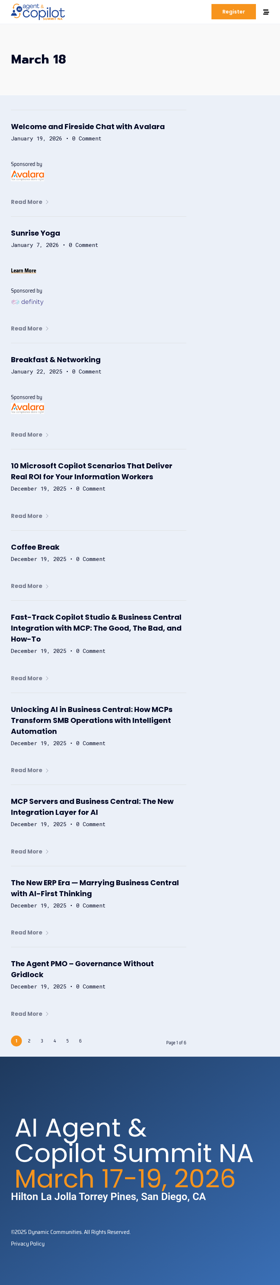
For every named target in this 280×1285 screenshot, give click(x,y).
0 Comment (87, 138)
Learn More (23, 270)
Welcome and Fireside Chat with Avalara (88, 126)
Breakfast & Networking (56, 360)
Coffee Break (35, 547)
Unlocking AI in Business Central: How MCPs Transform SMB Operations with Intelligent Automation (91, 720)
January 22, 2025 (36, 371)
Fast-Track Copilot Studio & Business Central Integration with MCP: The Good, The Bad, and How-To (96, 628)
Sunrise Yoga (35, 233)
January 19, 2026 (36, 138)
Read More (26, 202)
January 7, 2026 (35, 244)
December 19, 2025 (38, 488)
